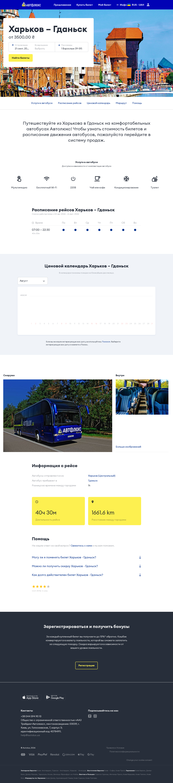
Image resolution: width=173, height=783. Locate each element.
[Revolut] (54, 754)
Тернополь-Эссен (45, 774)
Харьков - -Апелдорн (78, 771)
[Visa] (31, 754)
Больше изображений (128, 446)
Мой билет (104, 4)
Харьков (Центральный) (101, 475)
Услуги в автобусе (42, 103)
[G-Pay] (90, 754)
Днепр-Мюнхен (31, 774)
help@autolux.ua (30, 735)
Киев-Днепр (50, 778)
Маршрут (121, 103)
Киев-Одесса (79, 778)
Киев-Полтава (91, 778)
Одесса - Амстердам (60, 771)
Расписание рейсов (69, 103)
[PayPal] (42, 754)
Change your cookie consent (139, 760)
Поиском (106, 341)
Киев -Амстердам (44, 771)
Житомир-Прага (115, 774)
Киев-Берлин (140, 771)
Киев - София (109, 771)
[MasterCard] (23, 754)
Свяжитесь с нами (81, 545)
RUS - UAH (138, 4)
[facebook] (89, 716)
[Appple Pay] (81, 754)
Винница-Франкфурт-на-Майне (66, 774)
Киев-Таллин (141, 774)
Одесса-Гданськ (102, 774)
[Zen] (68, 754)
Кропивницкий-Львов (64, 778)
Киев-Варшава (129, 774)
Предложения (62, 4)
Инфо (123, 4)
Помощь (137, 103)
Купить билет (84, 4)
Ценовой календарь (98, 103)
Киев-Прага (120, 771)
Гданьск (93, 480)
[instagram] (95, 716)
